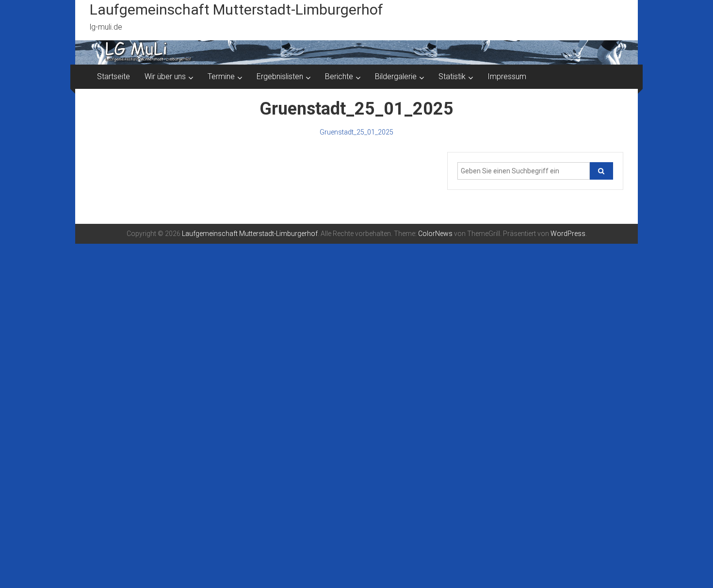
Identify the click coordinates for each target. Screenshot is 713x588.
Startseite (113, 76)
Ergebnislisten (280, 76)
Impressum (506, 76)
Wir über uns (165, 76)
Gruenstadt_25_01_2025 (356, 132)
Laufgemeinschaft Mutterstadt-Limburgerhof (236, 9)
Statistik (452, 76)
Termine (221, 76)
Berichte (339, 76)
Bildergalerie (396, 76)
